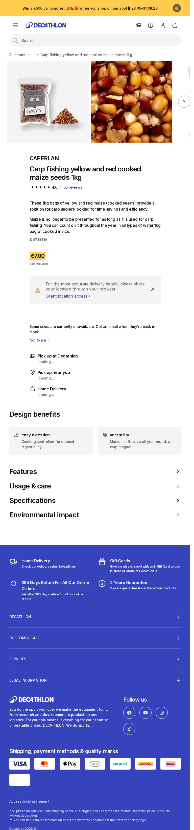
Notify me (38, 340)
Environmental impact (44, 515)
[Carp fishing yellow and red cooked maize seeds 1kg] (48, 102)
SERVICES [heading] (17, 659)
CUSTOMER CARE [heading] (24, 638)
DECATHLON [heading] (20, 617)
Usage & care (30, 486)
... (32, 55)
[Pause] (177, 8)
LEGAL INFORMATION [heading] (28, 680)
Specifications (32, 500)
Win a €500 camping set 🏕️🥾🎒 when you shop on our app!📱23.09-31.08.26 (90, 8)
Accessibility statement (29, 801)
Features (23, 471)
